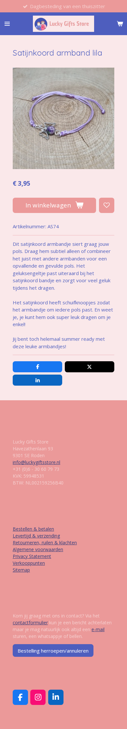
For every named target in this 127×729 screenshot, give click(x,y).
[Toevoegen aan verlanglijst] (106, 205)
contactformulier (30, 622)
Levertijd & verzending (36, 536)
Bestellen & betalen (33, 529)
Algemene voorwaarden (38, 549)
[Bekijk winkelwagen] (120, 23)
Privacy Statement (32, 556)
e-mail (98, 629)
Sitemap (21, 570)
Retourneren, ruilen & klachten (45, 542)
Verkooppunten (29, 563)
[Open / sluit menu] (7, 23)
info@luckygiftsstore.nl (36, 462)
